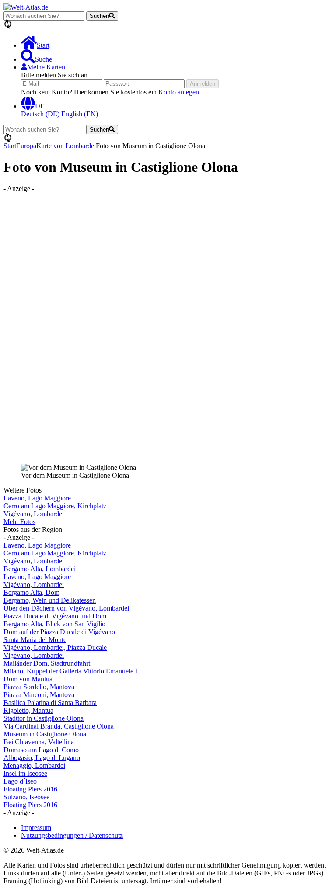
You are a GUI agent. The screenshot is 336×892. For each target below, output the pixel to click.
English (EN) (79, 114)
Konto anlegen (178, 92)
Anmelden (202, 83)
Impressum (36, 827)
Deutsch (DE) (40, 114)
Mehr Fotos (19, 521)
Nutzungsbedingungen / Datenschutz (72, 835)
